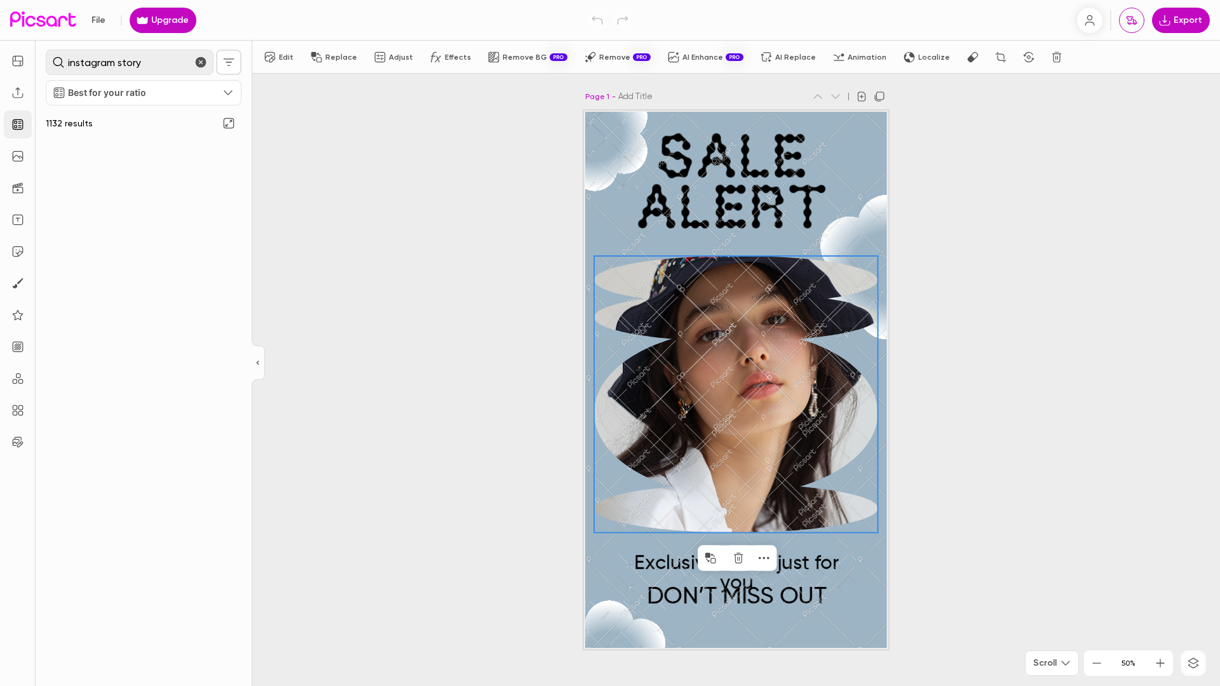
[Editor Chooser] (258, 363)
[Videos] (18, 188)
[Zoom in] (1160, 663)
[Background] (18, 347)
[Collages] (18, 410)
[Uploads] (18, 93)
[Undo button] (597, 20)
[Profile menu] (1089, 20)
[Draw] (18, 283)
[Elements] (18, 315)
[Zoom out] (1097, 663)
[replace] (710, 558)
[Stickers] (18, 252)
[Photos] (18, 156)
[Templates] (18, 124)
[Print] (1131, 20)
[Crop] (1000, 57)
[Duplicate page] (879, 96)
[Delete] (1056, 57)
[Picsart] (43, 20)
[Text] (18, 220)
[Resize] (18, 61)
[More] (763, 558)
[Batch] (18, 442)
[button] (610, 343)
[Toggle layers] (1193, 663)
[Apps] (18, 379)
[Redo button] (623, 20)
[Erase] (973, 57)
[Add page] (861, 96)
